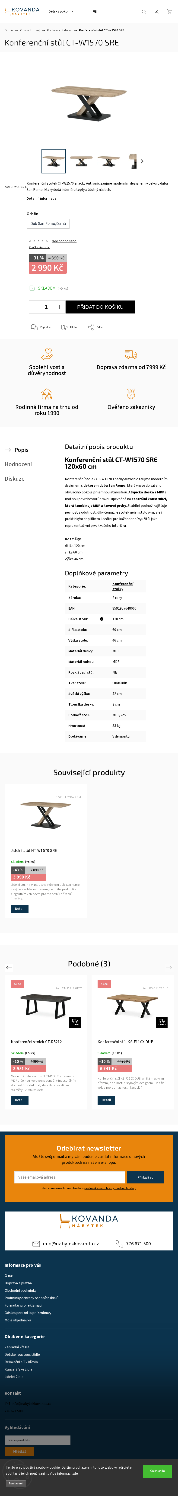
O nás (9, 1275)
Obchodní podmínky (20, 1290)
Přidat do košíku (100, 307)
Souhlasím (157, 1471)
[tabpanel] (46, 851)
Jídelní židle (14, 1376)
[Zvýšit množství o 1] (59, 307)
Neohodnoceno (64, 241)
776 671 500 (138, 1243)
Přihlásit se (145, 1177)
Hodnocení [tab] (18, 464)
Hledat (19, 1451)
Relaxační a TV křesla (21, 1362)
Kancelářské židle (18, 1369)
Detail (19, 908)
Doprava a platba (18, 1283)
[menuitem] (61, 11)
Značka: (39, 247)
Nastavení (16, 1483)
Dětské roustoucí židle (22, 1354)
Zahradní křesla (17, 1347)
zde (75, 1473)
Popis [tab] (22, 450)
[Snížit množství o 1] (35, 307)
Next (170, 967)
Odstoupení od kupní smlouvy (28, 1312)
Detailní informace (42, 198)
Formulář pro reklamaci (23, 1305)
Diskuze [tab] (15, 479)
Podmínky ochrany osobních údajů (31, 1298)
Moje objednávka (18, 1320)
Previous (9, 967)
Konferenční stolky (122, 586)
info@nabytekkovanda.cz (71, 1243)
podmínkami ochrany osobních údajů (110, 1188)
